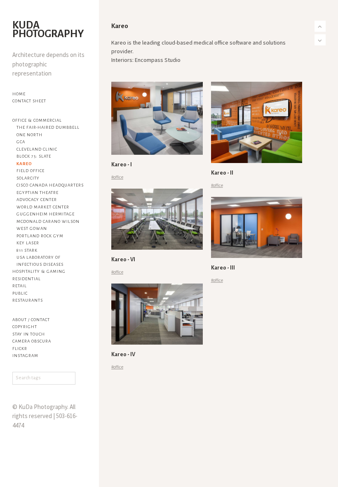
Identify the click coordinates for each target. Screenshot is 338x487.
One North (29, 134)
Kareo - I (121, 165)
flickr (19, 348)
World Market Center (42, 207)
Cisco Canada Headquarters (50, 185)
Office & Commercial (37, 120)
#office (117, 177)
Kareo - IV (123, 354)
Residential (26, 279)
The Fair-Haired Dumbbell (48, 127)
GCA (20, 141)
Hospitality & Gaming (39, 271)
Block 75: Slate (33, 156)
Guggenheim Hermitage (45, 214)
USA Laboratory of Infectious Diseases (39, 261)
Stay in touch (28, 334)
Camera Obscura (31, 341)
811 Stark (27, 250)
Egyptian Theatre (37, 192)
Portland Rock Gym (39, 236)
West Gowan (31, 228)
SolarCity (28, 178)
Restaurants (27, 300)
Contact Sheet (29, 101)
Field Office (30, 170)
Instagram (25, 355)
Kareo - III (223, 268)
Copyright (24, 326)
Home (19, 94)
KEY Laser (27, 243)
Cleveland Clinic (36, 149)
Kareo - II (222, 173)
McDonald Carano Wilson (48, 221)
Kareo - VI (123, 259)
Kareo (24, 163)
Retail (19, 286)
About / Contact (31, 319)
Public (20, 293)
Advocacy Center (36, 199)
